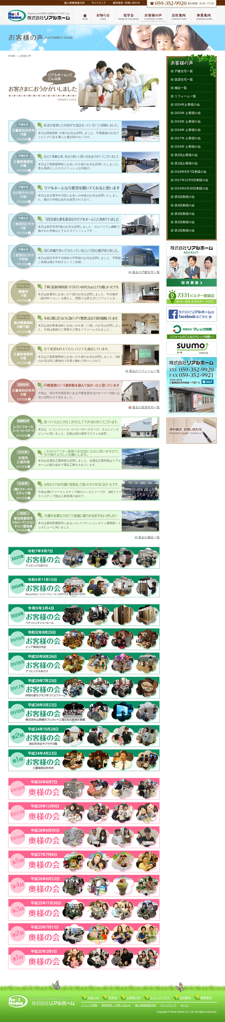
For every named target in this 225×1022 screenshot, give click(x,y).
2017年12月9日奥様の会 (191, 180)
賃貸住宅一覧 (183, 79)
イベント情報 (89, 1005)
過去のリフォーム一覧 (144, 371)
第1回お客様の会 (186, 163)
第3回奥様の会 (184, 213)
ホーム (185, 1005)
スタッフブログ (160, 997)
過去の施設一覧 (149, 537)
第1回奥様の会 (184, 230)
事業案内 (206, 997)
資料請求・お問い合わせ (116, 1005)
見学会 (112, 997)
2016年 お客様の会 (187, 146)
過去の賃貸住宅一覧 (146, 407)
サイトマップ (168, 1005)
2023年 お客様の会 (187, 113)
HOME (11, 56)
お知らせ (93, 997)
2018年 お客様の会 (187, 130)
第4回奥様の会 (184, 205)
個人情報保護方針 (145, 1005)
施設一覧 (180, 88)
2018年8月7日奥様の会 (190, 171)
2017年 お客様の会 (187, 138)
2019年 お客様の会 (187, 121)
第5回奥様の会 (184, 196)
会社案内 (185, 997)
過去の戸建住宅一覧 (146, 272)
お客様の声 (133, 997)
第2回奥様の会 (184, 222)
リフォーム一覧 (185, 96)
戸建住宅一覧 (183, 71)
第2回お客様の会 (186, 155)
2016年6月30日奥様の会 (191, 188)
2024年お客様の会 (187, 104)
